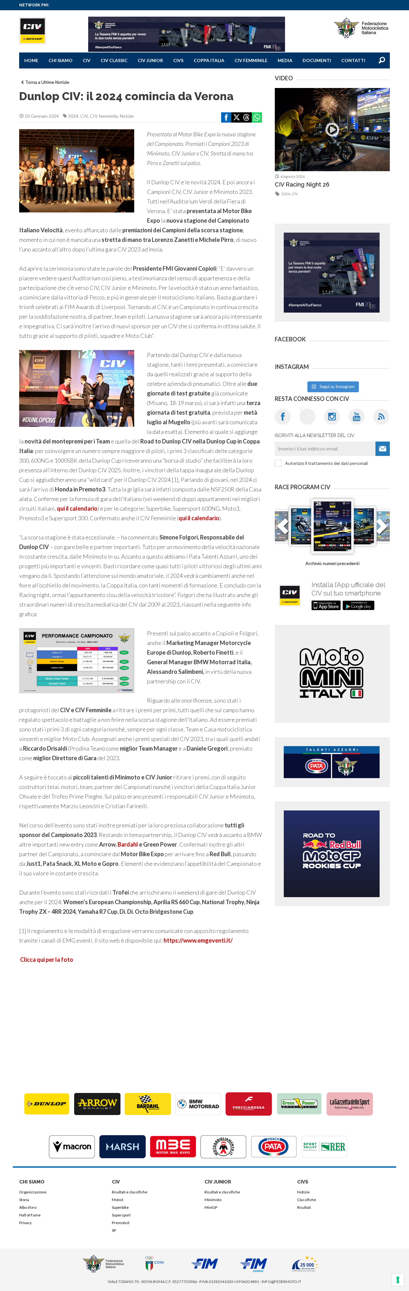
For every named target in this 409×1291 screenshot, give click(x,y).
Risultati (304, 1207)
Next (382, 530)
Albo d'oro (27, 1207)
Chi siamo (61, 60)
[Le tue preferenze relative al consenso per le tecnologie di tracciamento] (398, 1280)
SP (114, 1230)
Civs (178, 60)
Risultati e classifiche (129, 1192)
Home (31, 60)
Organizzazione (32, 1192)
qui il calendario (77, 508)
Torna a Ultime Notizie (47, 82)
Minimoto (212, 1199)
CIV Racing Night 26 (302, 184)
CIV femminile (104, 116)
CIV (86, 60)
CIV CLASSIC (114, 60)
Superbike (120, 1207)
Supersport (121, 1215)
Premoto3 (120, 1222)
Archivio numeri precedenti (332, 563)
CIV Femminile (251, 60)
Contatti (353, 60)
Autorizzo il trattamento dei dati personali (326, 463)
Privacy (25, 1222)
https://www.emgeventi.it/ (198, 940)
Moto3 (117, 1199)
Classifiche (306, 1199)
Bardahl (128, 844)
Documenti (317, 60)
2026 (285, 193)
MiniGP (210, 1207)
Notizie (127, 116)
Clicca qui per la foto (46, 959)
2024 (73, 116)
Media (285, 60)
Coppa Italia (209, 60)
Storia (24, 1199)
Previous (283, 530)
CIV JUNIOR (150, 60)
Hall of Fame (30, 1215)
